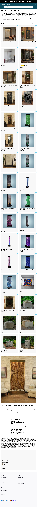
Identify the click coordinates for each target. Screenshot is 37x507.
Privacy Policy (3, 494)
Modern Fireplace (11, 444)
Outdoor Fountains (21, 482)
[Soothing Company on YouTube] (22, 477)
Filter (3, 23)
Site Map (2, 495)
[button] (22, 65)
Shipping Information (4, 482)
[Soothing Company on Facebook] (20, 477)
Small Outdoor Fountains (26, 439)
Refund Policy (3, 493)
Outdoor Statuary (21, 483)
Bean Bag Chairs (21, 486)
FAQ (1, 483)
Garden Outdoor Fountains (5, 446)
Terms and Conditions (4, 490)
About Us (2, 480)
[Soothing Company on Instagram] (19, 477)
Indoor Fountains (21, 480)
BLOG (2, 484)
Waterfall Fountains (23, 438)
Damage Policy (3, 489)
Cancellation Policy (4, 491)
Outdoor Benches (21, 484)
